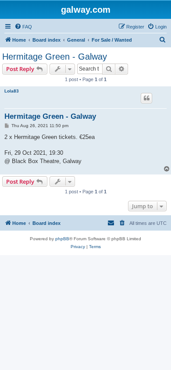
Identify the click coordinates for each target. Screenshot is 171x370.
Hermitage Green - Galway (54, 56)
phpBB (62, 238)
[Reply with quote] (146, 98)
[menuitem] (23, 26)
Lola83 (11, 91)
